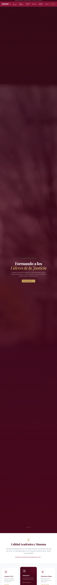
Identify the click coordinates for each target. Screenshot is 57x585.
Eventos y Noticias (41, 4)
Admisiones (34, 4)
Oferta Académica (21, 4)
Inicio (10, 4)
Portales (52, 4)
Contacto (47, 4)
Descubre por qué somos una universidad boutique (27, 557)
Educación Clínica (28, 4)
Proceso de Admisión (27, 281)
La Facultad (14, 4)
